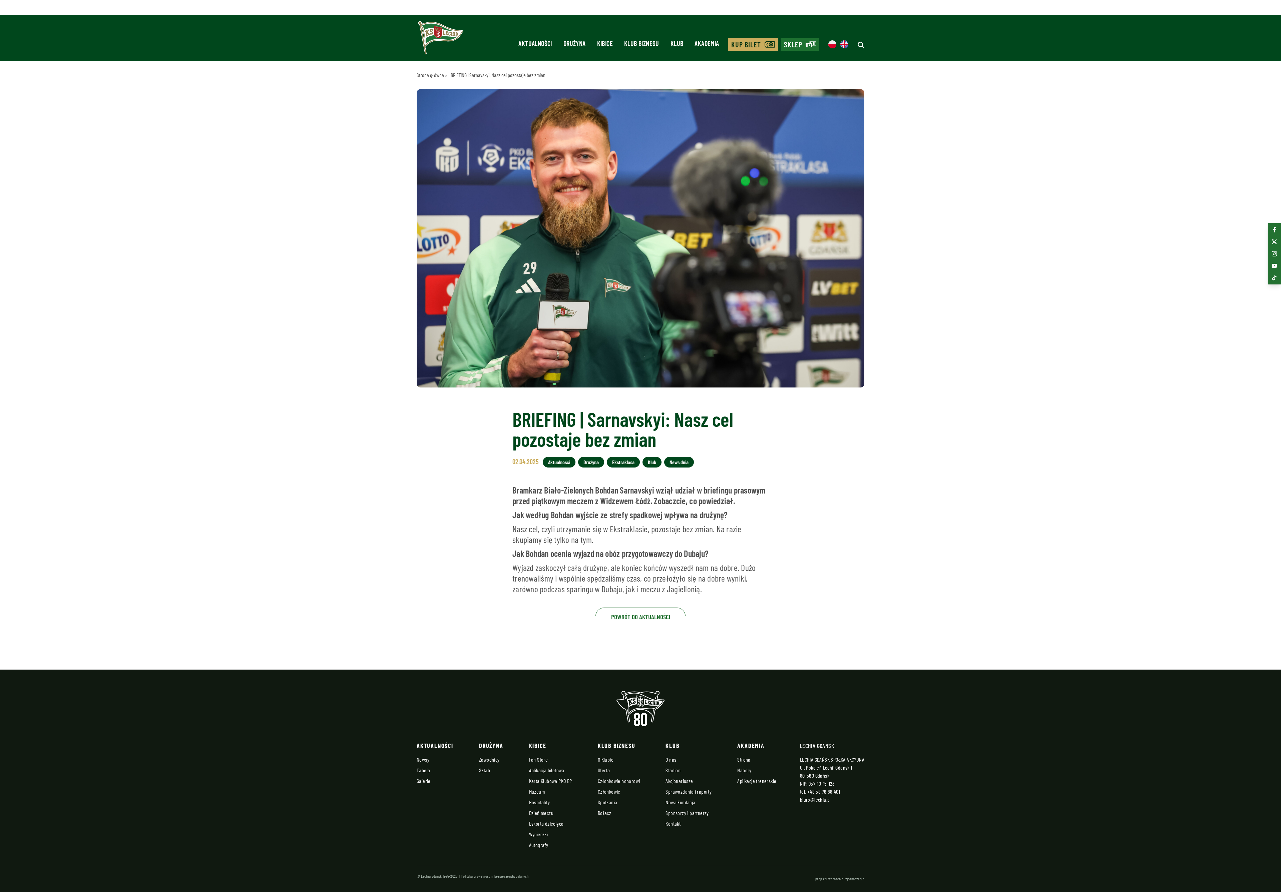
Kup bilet (746, 44)
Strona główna (430, 75)
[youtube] (1274, 266)
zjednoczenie (854, 878)
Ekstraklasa (623, 462)
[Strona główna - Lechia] (441, 40)
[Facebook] (1274, 230)
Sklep (793, 44)
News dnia (679, 462)
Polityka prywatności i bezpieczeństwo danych (494, 876)
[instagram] (1274, 254)
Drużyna (591, 462)
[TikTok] (1274, 278)
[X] (1274, 242)
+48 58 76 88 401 (823, 791)
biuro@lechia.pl (815, 799)
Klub (652, 462)
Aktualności (559, 462)
